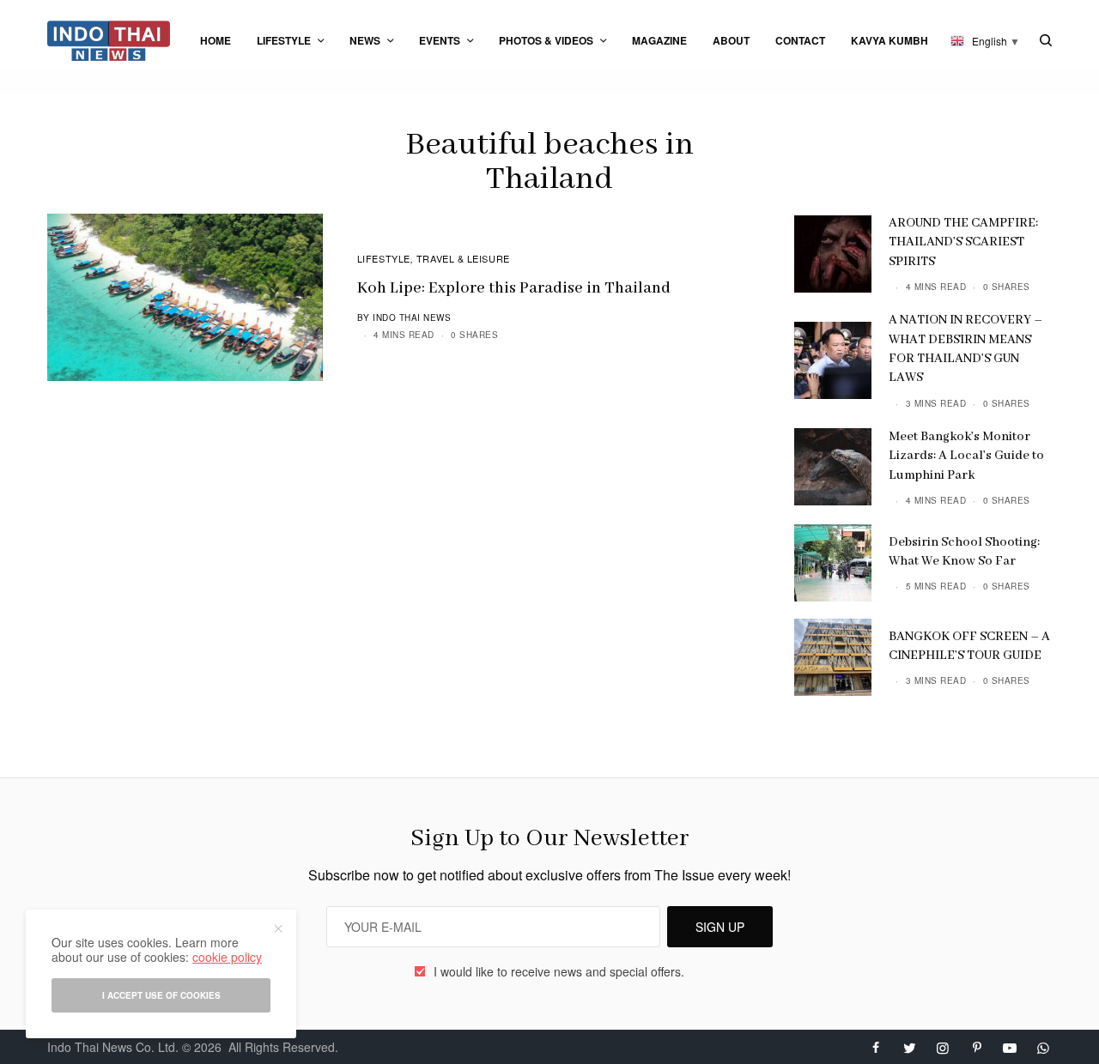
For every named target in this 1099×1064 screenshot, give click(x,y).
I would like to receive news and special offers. (559, 971)
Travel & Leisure (463, 258)
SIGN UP (719, 926)
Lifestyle (383, 258)
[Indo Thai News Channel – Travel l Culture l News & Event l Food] (108, 41)
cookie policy (227, 956)
